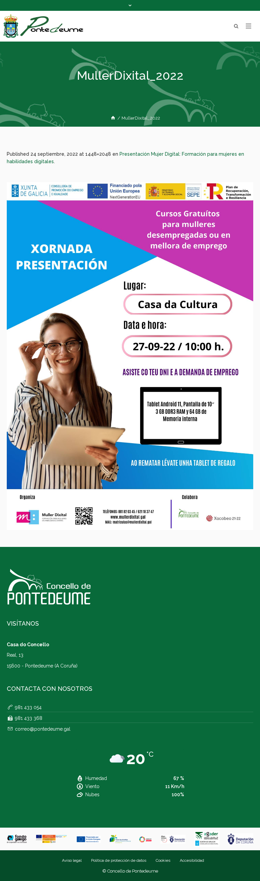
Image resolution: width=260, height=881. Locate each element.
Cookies (163, 860)
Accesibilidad (192, 860)
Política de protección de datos (118, 860)
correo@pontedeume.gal (42, 729)
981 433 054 (28, 707)
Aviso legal (72, 860)
